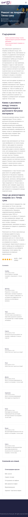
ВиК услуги (8, 474)
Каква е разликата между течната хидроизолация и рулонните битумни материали (15, 39)
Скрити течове (9, 477)
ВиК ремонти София (11, 484)
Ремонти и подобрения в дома (11, 20)
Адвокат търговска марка (13, 490)
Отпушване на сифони (12, 480)
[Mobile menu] (26, 2)
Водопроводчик (10, 487)
